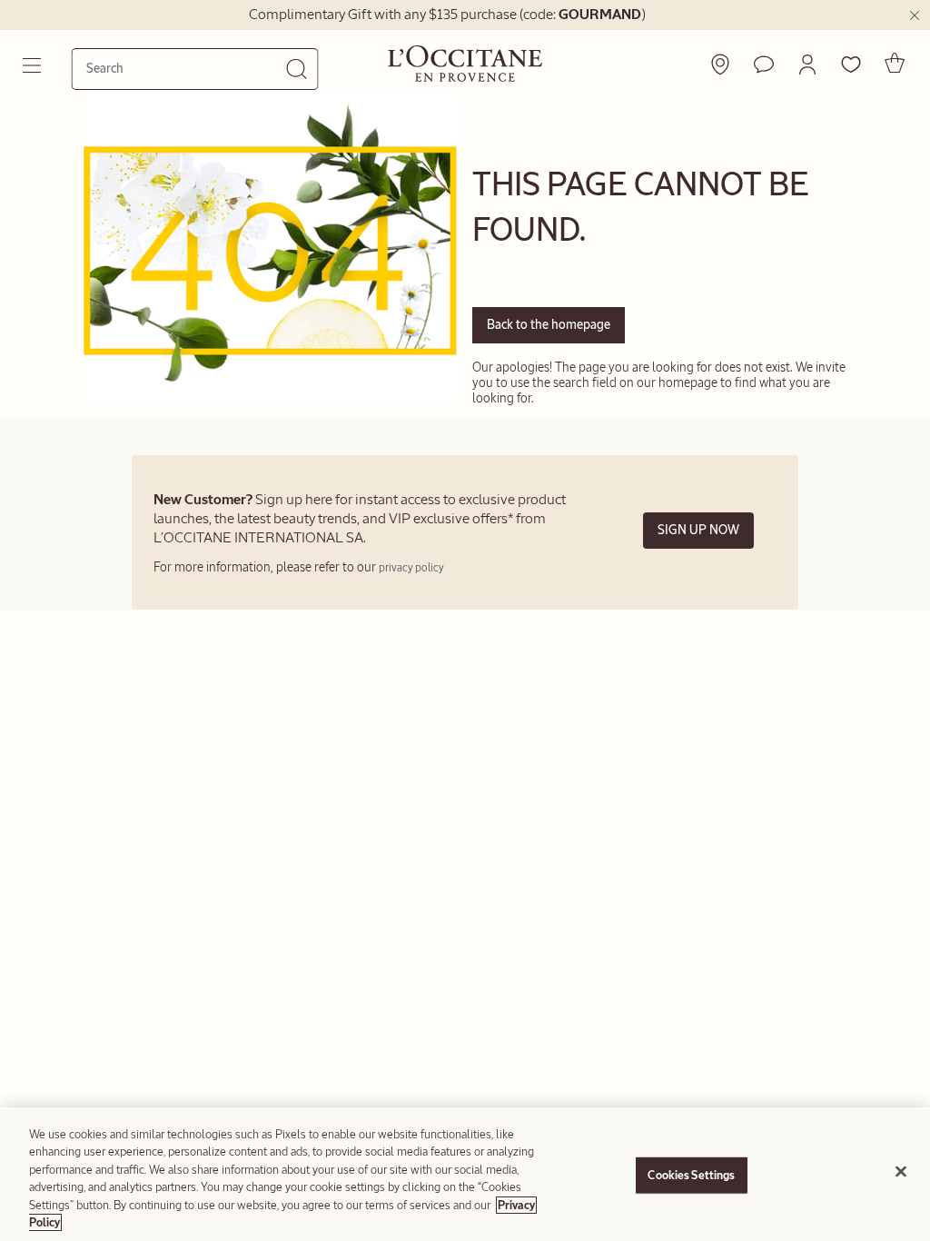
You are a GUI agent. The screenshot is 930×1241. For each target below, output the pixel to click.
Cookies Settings (691, 1175)
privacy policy (411, 567)
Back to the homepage (548, 325)
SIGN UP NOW (698, 530)
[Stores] (720, 64)
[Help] (764, 64)
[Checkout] (894, 63)
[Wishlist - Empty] (851, 64)
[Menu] (34, 65)
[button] (807, 64)
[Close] (901, 1172)
